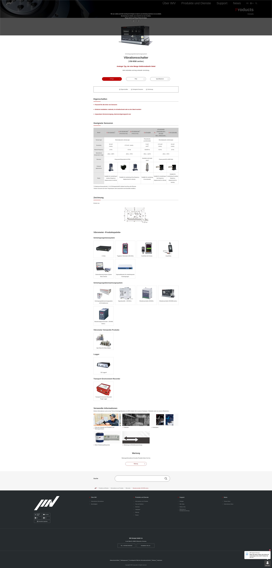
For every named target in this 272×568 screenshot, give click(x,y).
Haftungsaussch (124, 560)
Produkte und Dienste (104, 488)
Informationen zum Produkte (117, 488)
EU (37, 517)
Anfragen (182, 501)
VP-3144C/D (111, 132)
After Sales (182, 504)
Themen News (227, 501)
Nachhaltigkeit (94, 504)
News (225, 497)
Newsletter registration (43, 521)
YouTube (47, 514)
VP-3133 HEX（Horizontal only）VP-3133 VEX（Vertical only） (160, 132)
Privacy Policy (138, 18)
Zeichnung (150, 89)
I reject (138, 20)
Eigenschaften (124, 89)
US (45, 517)
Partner (137, 515)
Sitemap (154, 560)
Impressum (159, 560)
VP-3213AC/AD (124, 131)
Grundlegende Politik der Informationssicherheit (140, 560)
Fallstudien (137, 509)
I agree (133, 20)
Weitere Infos (183, 506)
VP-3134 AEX (173, 132)
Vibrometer (128, 488)
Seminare (137, 506)
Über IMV (94, 497)
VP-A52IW (148, 132)
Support (182, 497)
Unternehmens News (228, 504)
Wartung (137, 512)
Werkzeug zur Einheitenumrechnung (184, 510)
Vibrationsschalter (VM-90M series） (141, 488)
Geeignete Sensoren (138, 89)
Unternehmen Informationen (97, 501)
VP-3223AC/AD (135, 131)
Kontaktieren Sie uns (145, 545)
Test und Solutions (139, 504)
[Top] (96, 488)
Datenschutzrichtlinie (114, 560)
